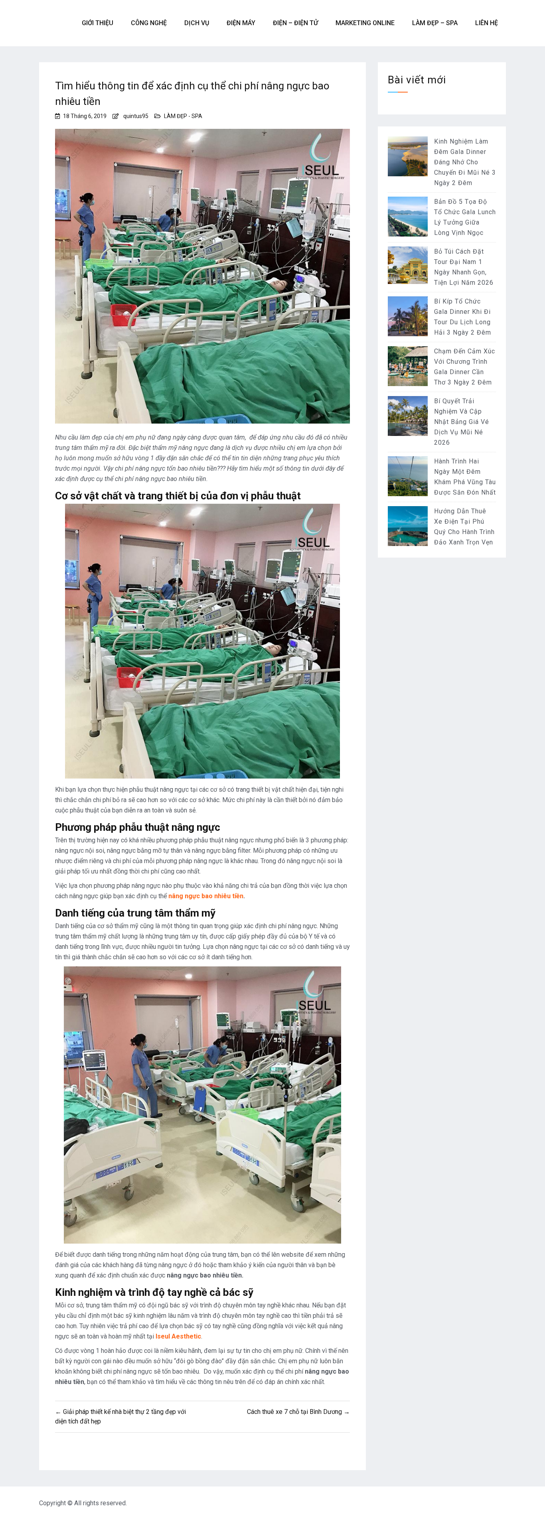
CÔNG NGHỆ (149, 23)
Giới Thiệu (97, 23)
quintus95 (135, 116)
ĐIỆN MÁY (241, 23)
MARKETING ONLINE (365, 23)
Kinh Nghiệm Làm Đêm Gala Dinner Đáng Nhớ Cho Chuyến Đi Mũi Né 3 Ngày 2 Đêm (465, 162)
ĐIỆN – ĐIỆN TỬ (295, 23)
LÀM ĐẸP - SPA (183, 116)
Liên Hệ (486, 23)
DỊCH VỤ (196, 23)
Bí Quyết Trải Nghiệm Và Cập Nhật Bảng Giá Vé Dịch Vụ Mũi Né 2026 (461, 421)
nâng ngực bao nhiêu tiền (205, 896)
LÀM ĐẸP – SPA (435, 23)
